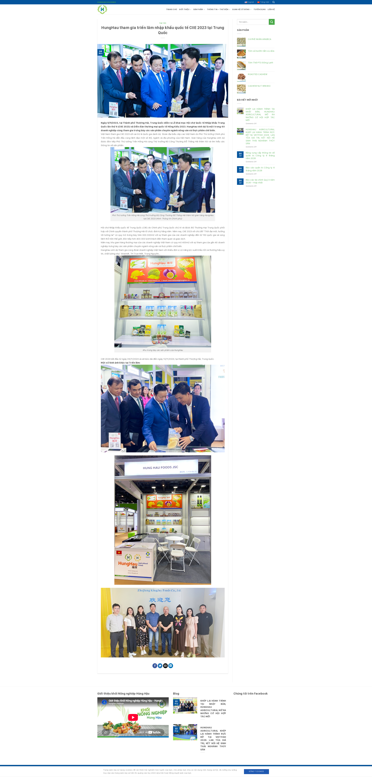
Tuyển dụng (260, 9)
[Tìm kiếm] (273, 2)
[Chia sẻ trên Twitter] (160, 665)
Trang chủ (171, 9)
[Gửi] (272, 22)
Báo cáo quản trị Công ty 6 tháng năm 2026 (260, 169)
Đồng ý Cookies (256, 771)
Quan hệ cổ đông (241, 9)
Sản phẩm (198, 9)
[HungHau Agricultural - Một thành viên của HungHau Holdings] (111, 9)
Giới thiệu (184, 9)
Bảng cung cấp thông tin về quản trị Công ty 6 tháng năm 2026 (260, 155)
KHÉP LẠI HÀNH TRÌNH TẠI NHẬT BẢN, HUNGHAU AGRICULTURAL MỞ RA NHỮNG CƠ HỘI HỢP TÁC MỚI (260, 114)
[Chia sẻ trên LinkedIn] (170, 665)
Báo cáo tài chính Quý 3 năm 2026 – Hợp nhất (260, 181)
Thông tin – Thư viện (217, 9)
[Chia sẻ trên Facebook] (154, 665)
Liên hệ (271, 9)
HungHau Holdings (106, 2)
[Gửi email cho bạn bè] (165, 665)
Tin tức (162, 23)
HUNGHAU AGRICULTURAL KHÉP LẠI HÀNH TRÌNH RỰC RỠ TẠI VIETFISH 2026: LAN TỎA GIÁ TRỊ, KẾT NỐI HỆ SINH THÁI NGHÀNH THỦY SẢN (260, 136)
